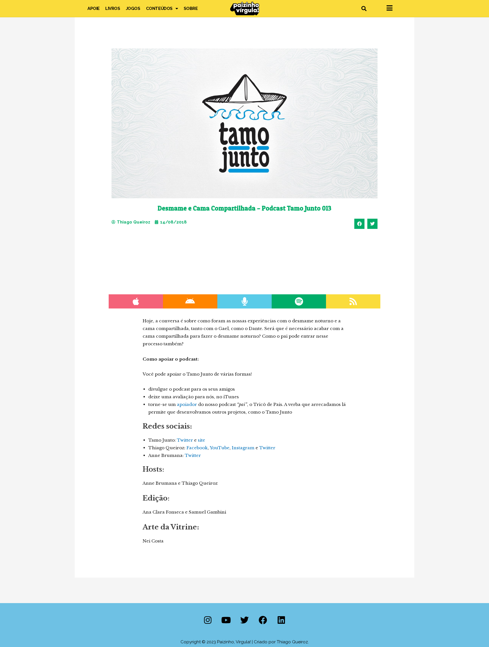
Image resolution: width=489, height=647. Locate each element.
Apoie (93, 8)
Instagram (243, 447)
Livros (112, 8)
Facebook (197, 447)
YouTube (220, 447)
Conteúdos (159, 8)
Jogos (133, 8)
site (201, 440)
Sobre (191, 8)
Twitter (185, 440)
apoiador (187, 404)
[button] (363, 8)
